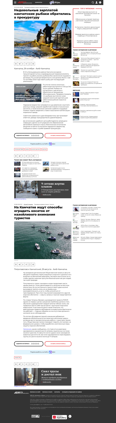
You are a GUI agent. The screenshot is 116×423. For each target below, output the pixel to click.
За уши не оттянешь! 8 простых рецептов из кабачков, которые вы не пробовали (91, 83)
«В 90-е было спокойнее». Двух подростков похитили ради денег (90, 226)
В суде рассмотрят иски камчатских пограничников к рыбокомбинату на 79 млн (30, 175)
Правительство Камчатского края (23, 59)
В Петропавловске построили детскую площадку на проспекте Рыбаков (31, 164)
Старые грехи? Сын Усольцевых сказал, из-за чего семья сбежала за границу (91, 215)
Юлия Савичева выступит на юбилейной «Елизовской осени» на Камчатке (87, 13)
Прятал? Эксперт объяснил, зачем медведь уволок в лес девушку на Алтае (90, 221)
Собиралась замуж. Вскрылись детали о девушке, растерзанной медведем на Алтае (90, 65)
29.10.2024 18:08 (18, 7)
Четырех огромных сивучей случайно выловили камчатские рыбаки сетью (60, 164)
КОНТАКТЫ (57, 392)
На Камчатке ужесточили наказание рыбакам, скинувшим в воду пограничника (60, 169)
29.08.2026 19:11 (18, 204)
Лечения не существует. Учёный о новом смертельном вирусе (90, 70)
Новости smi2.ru (20, 199)
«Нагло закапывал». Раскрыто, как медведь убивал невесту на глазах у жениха (91, 233)
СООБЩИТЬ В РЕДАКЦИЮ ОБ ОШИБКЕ (72, 392)
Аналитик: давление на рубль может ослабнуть (90, 111)
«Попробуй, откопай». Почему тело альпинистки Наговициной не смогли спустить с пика (91, 209)
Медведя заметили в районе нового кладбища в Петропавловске (87, 35)
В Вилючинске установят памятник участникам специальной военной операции (87, 20)
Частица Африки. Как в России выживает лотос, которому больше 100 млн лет (91, 54)
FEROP (16, 260)
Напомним (27, 329)
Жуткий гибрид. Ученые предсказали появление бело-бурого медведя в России (91, 239)
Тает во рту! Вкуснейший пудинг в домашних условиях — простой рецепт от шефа (90, 59)
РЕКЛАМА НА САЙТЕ (35, 392)
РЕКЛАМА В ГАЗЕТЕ (47, 392)
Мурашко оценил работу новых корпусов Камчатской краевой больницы (87, 42)
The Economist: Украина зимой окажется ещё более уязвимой (89, 117)
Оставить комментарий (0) (58, 135)
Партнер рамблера (45, 416)
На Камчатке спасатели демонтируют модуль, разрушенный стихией (87, 27)
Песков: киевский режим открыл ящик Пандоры (89, 93)
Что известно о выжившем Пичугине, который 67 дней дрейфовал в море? (30, 169)
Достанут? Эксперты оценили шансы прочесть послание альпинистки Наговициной (91, 77)
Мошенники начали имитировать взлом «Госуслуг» (89, 99)
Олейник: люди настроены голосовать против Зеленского (89, 105)
